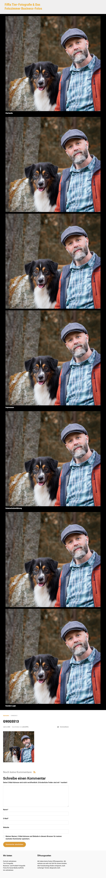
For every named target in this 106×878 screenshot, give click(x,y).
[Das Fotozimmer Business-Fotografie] (53, 261)
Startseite (6, 715)
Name (5, 810)
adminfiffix (25, 727)
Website (6, 827)
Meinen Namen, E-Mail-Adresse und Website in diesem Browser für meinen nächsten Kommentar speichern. (34, 837)
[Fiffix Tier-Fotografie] (53, 164)
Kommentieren (64, 727)
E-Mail (5, 818)
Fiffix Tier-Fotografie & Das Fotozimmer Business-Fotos (23, 6)
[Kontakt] (53, 559)
